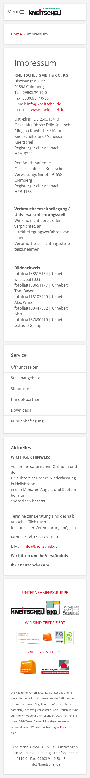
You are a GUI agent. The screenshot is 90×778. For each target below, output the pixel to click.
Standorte (20, 388)
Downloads (21, 410)
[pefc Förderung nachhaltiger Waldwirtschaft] (69, 637)
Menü (13, 11)
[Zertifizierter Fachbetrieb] (35, 637)
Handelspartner (25, 399)
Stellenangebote (25, 377)
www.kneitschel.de (47, 109)
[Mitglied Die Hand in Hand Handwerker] (45, 666)
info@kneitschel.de (44, 104)
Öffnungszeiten (25, 367)
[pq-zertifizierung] (59, 637)
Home (16, 34)
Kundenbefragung (27, 421)
